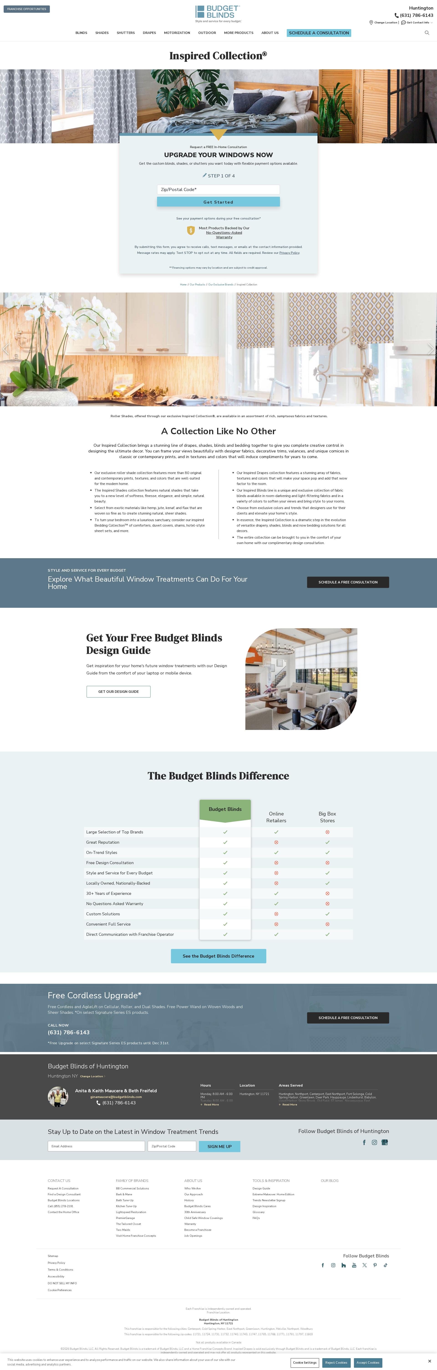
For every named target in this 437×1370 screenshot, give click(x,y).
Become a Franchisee (197, 1230)
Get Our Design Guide (118, 691)
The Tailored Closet (128, 1224)
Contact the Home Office (63, 1212)
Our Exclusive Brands (220, 284)
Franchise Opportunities (26, 9)
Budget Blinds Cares (197, 1206)
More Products (238, 33)
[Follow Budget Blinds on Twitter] (364, 1265)
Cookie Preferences (60, 1290)
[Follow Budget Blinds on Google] (384, 1142)
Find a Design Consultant (64, 1194)
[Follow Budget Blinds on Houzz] (343, 1265)
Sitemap (53, 1256)
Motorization (177, 33)
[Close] (430, 1361)
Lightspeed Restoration (131, 1212)
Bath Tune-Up (125, 1200)
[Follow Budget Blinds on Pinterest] (375, 1265)
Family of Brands (132, 1180)
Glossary (258, 1212)
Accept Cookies (368, 1363)
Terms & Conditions (60, 1270)
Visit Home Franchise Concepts (136, 1236)
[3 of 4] (221, 397)
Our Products (197, 284)
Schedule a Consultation (319, 33)
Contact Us (59, 1180)
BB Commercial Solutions (132, 1188)
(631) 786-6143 (416, 15)
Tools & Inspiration (271, 1180)
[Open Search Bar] (426, 33)
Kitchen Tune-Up (126, 1206)
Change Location (91, 1076)
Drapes (149, 33)
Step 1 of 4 (221, 176)
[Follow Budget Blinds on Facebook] (364, 1142)
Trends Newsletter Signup (269, 1200)
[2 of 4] (216, 397)
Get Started (218, 202)
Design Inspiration (264, 1206)
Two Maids (123, 1230)
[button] (383, 22)
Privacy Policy (289, 253)
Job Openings (193, 1236)
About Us (270, 33)
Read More (211, 1104)
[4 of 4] (225, 397)
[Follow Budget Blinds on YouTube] (354, 1265)
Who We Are (192, 1188)
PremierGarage (125, 1218)
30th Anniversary (195, 1212)
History (189, 1200)
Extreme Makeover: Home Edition (273, 1194)
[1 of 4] (212, 397)
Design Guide (261, 1188)
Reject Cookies (336, 1363)
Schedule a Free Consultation (348, 1018)
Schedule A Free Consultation (348, 582)
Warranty (190, 1224)
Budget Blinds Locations (64, 1200)
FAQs (256, 1218)
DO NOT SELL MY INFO (62, 1283)
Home (183, 284)
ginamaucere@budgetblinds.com (116, 1097)
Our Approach (193, 1194)
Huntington (421, 8)
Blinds (81, 33)
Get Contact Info (418, 22)
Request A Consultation (63, 1188)
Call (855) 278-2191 (60, 1206)
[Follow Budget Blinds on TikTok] (385, 1265)
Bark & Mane (124, 1194)
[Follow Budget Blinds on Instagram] (374, 1142)
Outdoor (207, 33)
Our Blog (329, 1180)
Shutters (126, 33)
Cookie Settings (305, 1363)
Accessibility (56, 1276)
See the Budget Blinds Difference (218, 956)
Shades (102, 33)
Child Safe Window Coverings (203, 1218)
